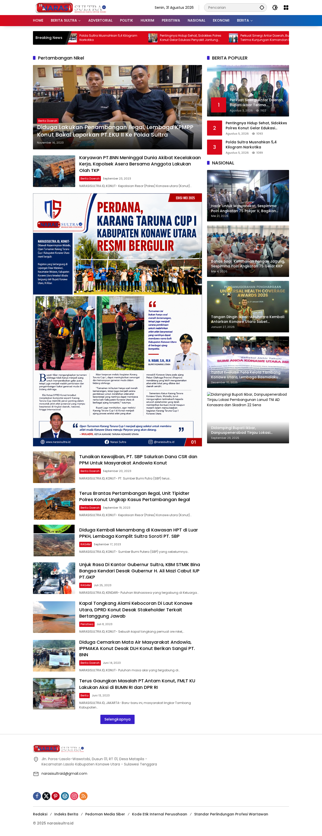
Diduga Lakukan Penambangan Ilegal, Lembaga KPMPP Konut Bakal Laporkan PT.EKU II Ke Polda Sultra (115, 131)
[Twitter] (46, 796)
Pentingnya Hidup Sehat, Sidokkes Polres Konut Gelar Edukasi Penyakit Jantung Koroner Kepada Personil (153, 38)
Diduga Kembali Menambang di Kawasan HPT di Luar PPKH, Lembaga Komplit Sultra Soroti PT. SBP (138, 533)
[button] (262, 7)
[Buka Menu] (286, 8)
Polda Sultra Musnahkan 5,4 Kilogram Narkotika (71, 38)
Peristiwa (86, 624)
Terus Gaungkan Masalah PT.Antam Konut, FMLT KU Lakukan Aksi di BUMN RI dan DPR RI (137, 684)
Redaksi (40, 814)
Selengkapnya (117, 719)
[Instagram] (74, 796)
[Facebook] (37, 796)
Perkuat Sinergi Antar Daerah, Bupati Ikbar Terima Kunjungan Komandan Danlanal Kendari (234, 38)
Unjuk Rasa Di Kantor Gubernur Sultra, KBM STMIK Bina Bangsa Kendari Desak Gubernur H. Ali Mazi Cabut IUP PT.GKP (139, 570)
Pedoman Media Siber (105, 814)
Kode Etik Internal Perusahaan (159, 814)
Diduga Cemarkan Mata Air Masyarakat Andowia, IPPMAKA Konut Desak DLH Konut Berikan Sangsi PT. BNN (137, 648)
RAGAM (85, 544)
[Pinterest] (56, 796)
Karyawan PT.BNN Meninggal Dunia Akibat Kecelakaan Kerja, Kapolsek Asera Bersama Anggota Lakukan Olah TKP (140, 163)
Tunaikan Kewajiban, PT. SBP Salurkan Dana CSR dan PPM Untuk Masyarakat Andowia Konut (138, 459)
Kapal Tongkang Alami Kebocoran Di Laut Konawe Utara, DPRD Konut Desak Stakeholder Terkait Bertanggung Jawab (135, 609)
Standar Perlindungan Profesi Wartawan (231, 814)
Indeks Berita (66, 814)
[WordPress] (65, 796)
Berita (84, 695)
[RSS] (83, 796)
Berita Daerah (47, 121)
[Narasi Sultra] (70, 7)
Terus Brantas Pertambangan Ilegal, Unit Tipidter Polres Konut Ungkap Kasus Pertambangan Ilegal (134, 496)
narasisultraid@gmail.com (64, 773)
